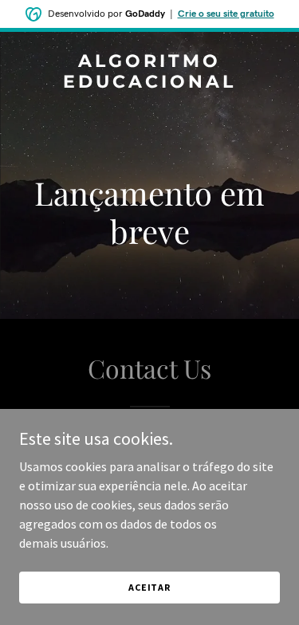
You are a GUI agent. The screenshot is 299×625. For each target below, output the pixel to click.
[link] (149, 83)
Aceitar (149, 587)
